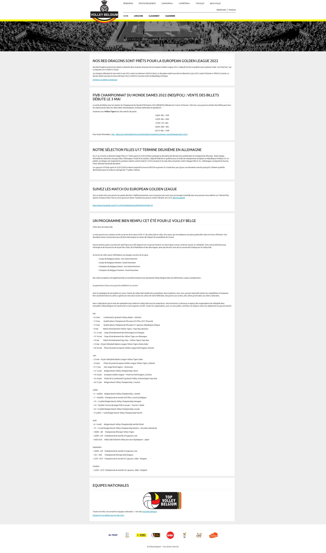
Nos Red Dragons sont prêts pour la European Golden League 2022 (155, 61)
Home (125, 16)
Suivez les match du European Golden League (135, 189)
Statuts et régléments (147, 3)
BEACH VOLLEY (215, 3)
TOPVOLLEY (200, 3)
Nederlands (221, 10)
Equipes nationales (111, 485)
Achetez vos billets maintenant (105, 80)
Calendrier (170, 16)
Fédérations (128, 3)
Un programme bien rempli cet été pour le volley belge (144, 221)
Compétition (184, 3)
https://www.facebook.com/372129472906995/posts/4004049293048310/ (123, 205)
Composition (166, 3)
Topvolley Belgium (149, 512)
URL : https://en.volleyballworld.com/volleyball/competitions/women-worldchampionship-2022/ (149, 134)
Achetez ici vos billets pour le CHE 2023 (108, 515)
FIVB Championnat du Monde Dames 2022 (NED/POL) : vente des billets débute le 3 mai (156, 97)
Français (232, 10)
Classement (154, 16)
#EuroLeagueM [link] (179, 198)
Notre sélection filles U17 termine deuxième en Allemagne (147, 150)
